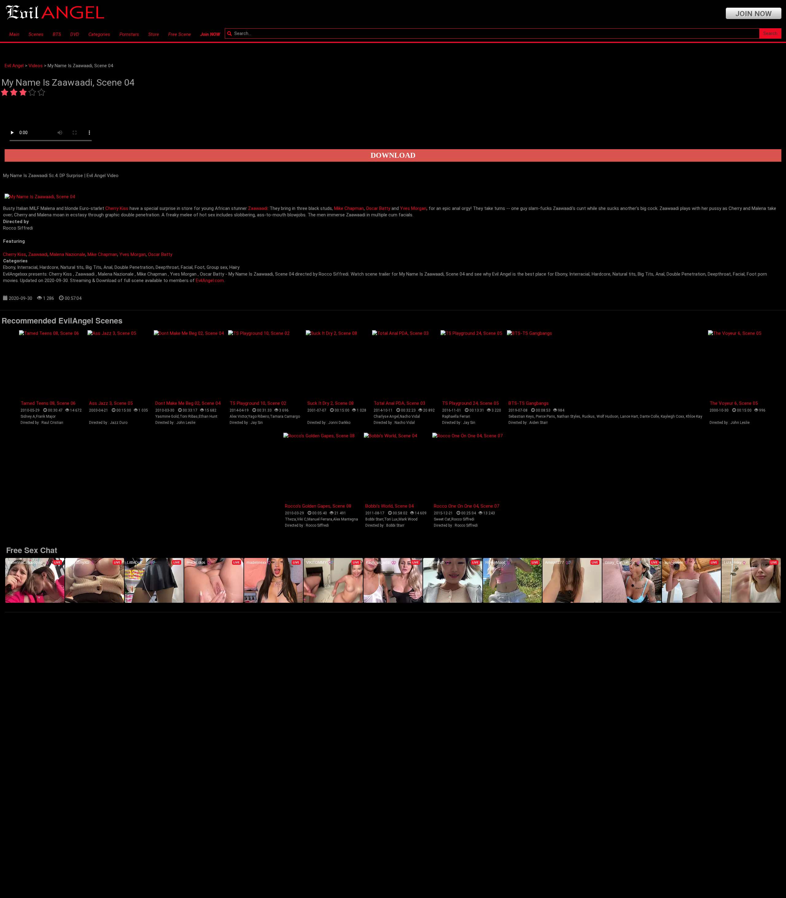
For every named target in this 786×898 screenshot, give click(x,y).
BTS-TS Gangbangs (528, 403)
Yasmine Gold (167, 416)
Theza (290, 519)
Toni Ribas (189, 416)
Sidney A (28, 416)
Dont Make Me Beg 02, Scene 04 (187, 403)
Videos (36, 65)
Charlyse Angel (386, 416)
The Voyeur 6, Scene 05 (734, 403)
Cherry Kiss (116, 208)
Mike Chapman (349, 208)
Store (153, 34)
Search (770, 33)
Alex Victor (238, 416)
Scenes (36, 34)
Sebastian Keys (521, 416)
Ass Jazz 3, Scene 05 (111, 403)
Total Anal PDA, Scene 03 (399, 403)
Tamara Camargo (285, 416)
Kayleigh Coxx (672, 416)
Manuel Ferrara (319, 519)
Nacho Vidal (410, 416)
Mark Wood (408, 519)
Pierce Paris (545, 416)
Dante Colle (649, 416)
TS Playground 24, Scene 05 (470, 403)
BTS (57, 34)
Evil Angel (14, 65)
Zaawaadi (257, 208)
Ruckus (588, 416)
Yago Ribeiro (258, 416)
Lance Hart (629, 416)
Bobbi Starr (374, 519)
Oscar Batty (378, 208)
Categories (99, 34)
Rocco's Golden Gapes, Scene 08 (318, 506)
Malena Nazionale (67, 254)
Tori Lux (391, 519)
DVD (74, 34)
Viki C (301, 519)
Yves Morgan (413, 208)
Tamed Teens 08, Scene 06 (48, 403)
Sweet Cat (442, 519)
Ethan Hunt (208, 416)
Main (14, 34)
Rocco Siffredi (462, 519)
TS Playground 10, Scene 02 (258, 403)
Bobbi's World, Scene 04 (389, 506)
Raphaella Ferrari (456, 416)
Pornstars (129, 34)
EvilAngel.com (210, 280)
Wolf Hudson (607, 416)
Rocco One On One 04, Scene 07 (466, 506)
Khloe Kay (694, 416)
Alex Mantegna (345, 519)
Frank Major (46, 416)
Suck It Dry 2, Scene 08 (330, 403)
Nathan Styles (568, 416)
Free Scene (179, 34)
